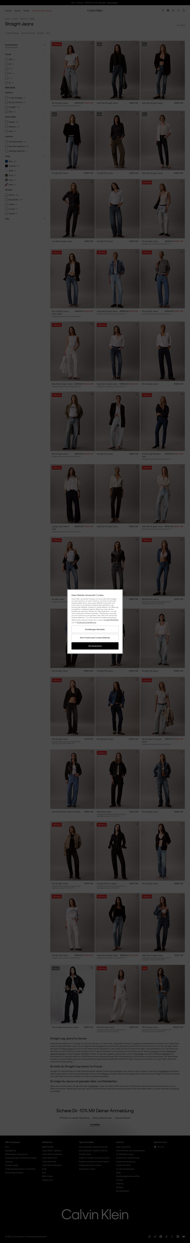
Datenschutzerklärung (86, 622)
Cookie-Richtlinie (111, 620)
